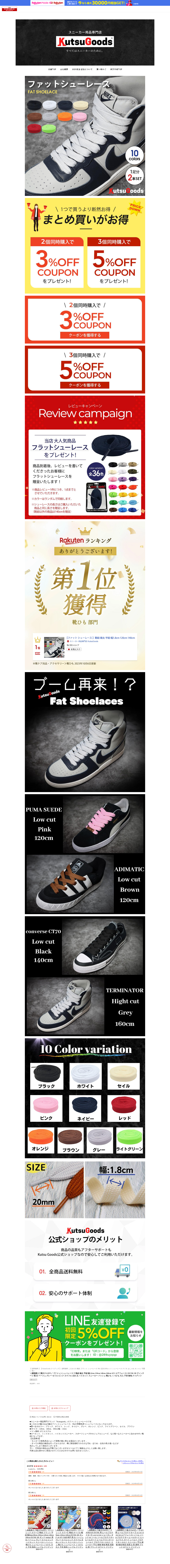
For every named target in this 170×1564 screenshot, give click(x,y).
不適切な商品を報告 (62, 1417)
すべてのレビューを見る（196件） (132, 1461)
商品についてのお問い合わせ (41, 1417)
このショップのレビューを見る (133, 1463)
